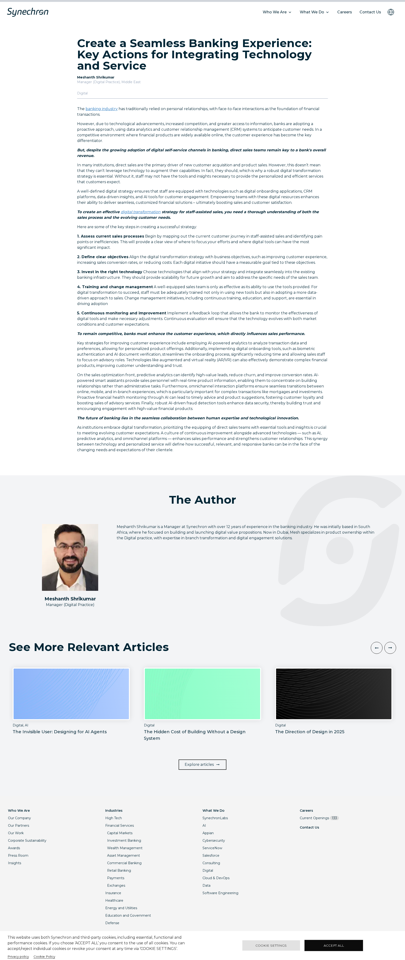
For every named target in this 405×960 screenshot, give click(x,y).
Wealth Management (124, 848)
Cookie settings (271, 945)
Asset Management (123, 855)
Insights (14, 863)
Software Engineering (220, 893)
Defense (112, 923)
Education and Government (128, 915)
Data (206, 885)
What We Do (213, 810)
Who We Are (19, 810)
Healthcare (114, 900)
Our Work (16, 833)
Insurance (113, 893)
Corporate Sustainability (27, 840)
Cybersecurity (213, 840)
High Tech (113, 818)
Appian (208, 833)
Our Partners (18, 825)
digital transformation (141, 212)
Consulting (211, 863)
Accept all (334, 945)
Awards (14, 848)
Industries (114, 810)
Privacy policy (18, 956)
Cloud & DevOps (215, 878)
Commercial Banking (124, 863)
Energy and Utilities (121, 908)
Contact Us (309, 827)
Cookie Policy (44, 956)
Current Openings (318, 818)
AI (204, 825)
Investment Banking (124, 840)
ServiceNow (212, 848)
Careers (306, 810)
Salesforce (210, 855)
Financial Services (119, 825)
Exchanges (116, 885)
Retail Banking (119, 870)
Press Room (18, 855)
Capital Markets (119, 833)
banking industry (102, 109)
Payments (115, 878)
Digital (207, 870)
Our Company (19, 818)
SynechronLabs (215, 818)
